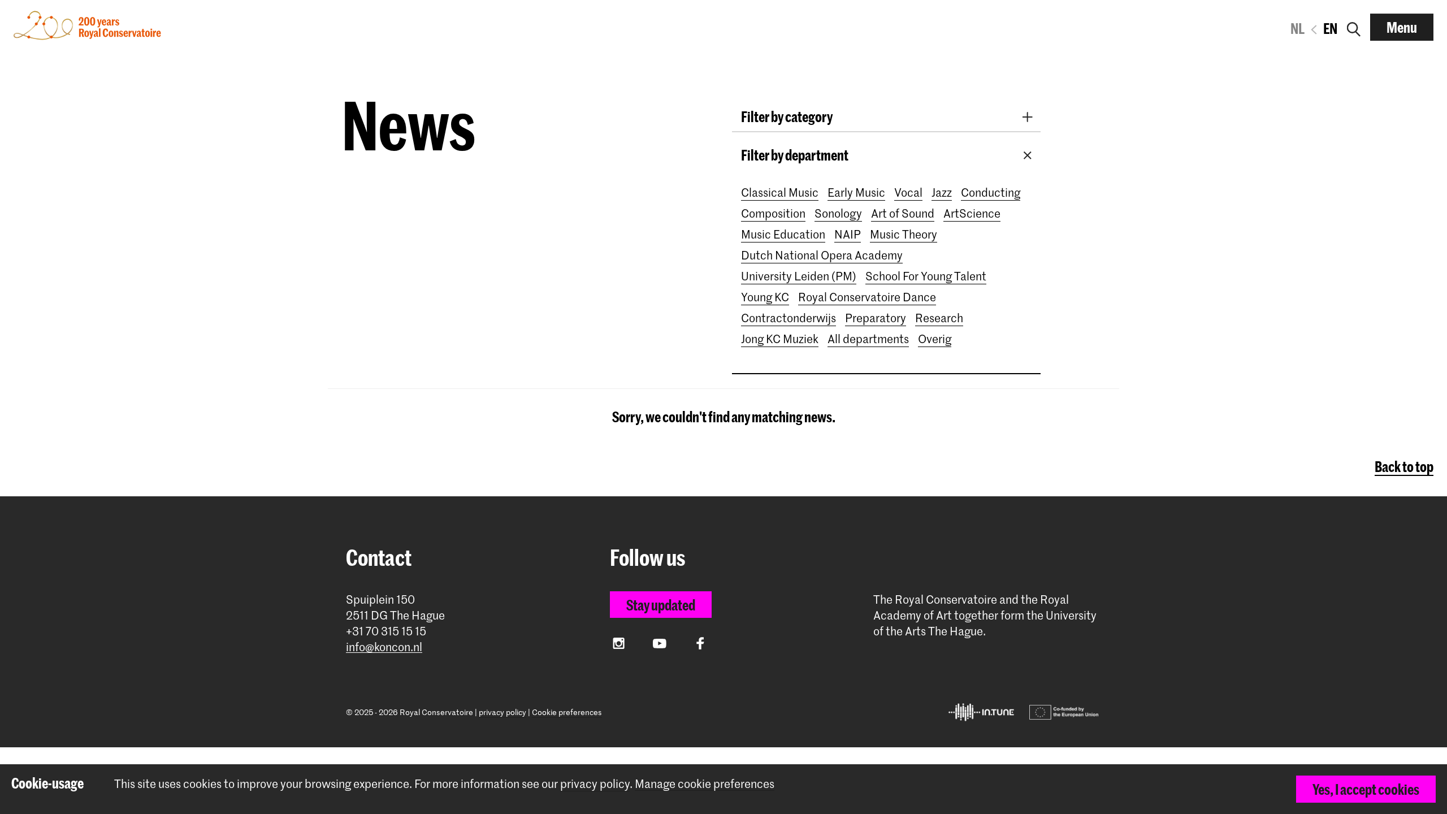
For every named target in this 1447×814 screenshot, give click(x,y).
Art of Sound (902, 213)
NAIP (847, 234)
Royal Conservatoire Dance (867, 296)
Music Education (783, 234)
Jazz (942, 192)
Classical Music (779, 192)
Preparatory (875, 317)
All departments (868, 338)
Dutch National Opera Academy (822, 255)
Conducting (990, 192)
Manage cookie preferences (704, 784)
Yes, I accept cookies (1365, 789)
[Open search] (1353, 27)
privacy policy (502, 712)
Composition (773, 213)
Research (939, 317)
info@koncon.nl (384, 647)
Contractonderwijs (788, 317)
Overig (934, 338)
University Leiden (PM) (798, 276)
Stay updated (660, 604)
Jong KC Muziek (779, 338)
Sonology (838, 213)
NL (1297, 28)
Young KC (765, 296)
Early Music (856, 192)
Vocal (908, 192)
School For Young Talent (925, 276)
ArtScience (971, 213)
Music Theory (903, 234)
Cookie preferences (567, 712)
